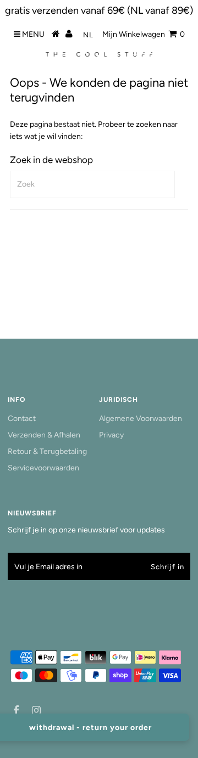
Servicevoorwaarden (43, 468)
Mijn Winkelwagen (143, 34)
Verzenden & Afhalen (44, 435)
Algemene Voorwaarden (140, 418)
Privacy (111, 435)
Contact (22, 418)
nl (88, 35)
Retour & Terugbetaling (47, 451)
